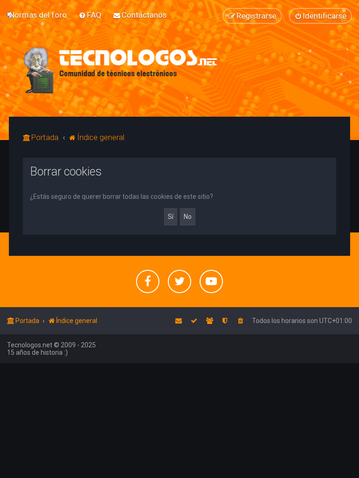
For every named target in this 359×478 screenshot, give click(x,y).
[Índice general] (120, 70)
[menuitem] (38, 15)
